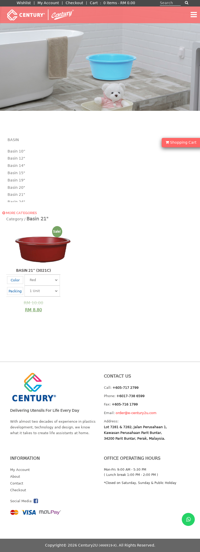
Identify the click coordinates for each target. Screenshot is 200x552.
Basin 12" (16, 158)
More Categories (21, 213)
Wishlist (24, 3)
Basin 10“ (16, 151)
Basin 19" (16, 180)
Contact (16, 483)
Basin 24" (16, 202)
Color (15, 280)
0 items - (119, 3)
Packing (15, 291)
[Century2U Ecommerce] (40, 15)
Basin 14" (16, 165)
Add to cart (30, 303)
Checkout (74, 3)
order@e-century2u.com (136, 413)
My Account (48, 3)
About (15, 476)
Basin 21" (16, 194)
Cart (94, 3)
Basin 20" (16, 187)
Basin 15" (16, 173)
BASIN (13, 140)
